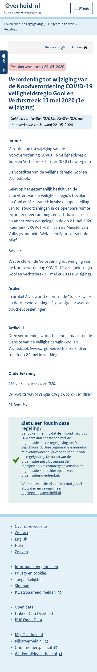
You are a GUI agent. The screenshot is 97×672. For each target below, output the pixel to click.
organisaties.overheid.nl (40, 475)
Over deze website (31, 526)
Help (19, 545)
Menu (84, 8)
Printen (77, 47)
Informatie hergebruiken (36, 566)
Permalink (52, 47)
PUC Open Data (28, 619)
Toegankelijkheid (30, 579)
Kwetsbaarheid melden (35, 592)
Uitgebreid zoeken (61, 24)
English (21, 539)
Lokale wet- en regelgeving (23, 24)
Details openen (4, 62)
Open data (24, 607)
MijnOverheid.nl (29, 634)
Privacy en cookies (31, 573)
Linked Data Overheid (34, 613)
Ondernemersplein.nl (33, 647)
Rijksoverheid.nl (29, 641)
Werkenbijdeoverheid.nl (36, 653)
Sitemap (22, 585)
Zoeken (21, 551)
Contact (21, 532)
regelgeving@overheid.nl (41, 492)
